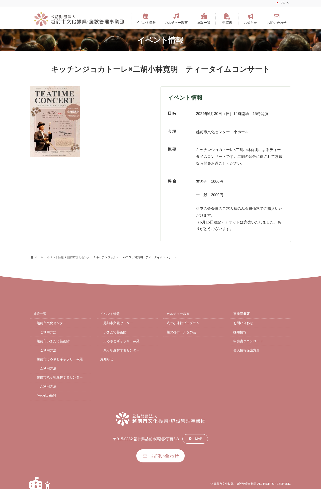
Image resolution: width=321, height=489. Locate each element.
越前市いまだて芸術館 (53, 341)
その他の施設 (46, 396)
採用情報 (240, 332)
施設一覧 (40, 314)
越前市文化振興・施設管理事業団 (235, 483)
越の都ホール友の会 (181, 332)
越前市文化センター (51, 323)
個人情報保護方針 (246, 350)
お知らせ (106, 359)
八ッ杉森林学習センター (121, 350)
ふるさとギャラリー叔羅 (121, 341)
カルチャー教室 (178, 314)
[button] (146, 19)
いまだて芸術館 (114, 332)
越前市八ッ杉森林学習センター (60, 377)
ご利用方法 (48, 332)
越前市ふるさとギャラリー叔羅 (60, 359)
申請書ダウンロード (248, 341)
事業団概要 (241, 314)
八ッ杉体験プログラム (183, 323)
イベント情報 (110, 314)
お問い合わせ (243, 323)
